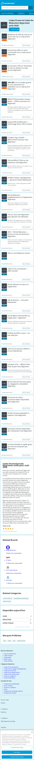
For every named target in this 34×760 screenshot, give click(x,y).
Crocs (9, 641)
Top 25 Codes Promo (10, 654)
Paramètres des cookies (17, 747)
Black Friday (7, 659)
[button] (8, 13)
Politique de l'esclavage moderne (13, 691)
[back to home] (8, 3)
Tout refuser (17, 752)
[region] (17, 745)
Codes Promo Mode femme (12, 672)
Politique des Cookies (10, 693)
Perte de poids (7, 601)
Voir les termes (26, 45)
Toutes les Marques (9, 678)
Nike (14, 641)
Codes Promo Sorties (10, 670)
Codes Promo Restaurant (11, 667)
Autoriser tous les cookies (17, 757)
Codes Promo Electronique (11, 674)
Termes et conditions (10, 687)
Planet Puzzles (21, 641)
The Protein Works (11, 570)
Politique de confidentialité (11, 684)
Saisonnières (7, 657)
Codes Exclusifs (8, 655)
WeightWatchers (11, 550)
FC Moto (8, 560)
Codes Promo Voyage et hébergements (15, 669)
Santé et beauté (7, 598)
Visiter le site (7, 526)
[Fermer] (32, 732)
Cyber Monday (8, 661)
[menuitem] (8, 13)
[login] (8, 528)
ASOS (4, 641)
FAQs (5, 689)
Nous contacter (8, 685)
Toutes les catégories (10, 676)
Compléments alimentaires (21, 598)
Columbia (9, 580)
